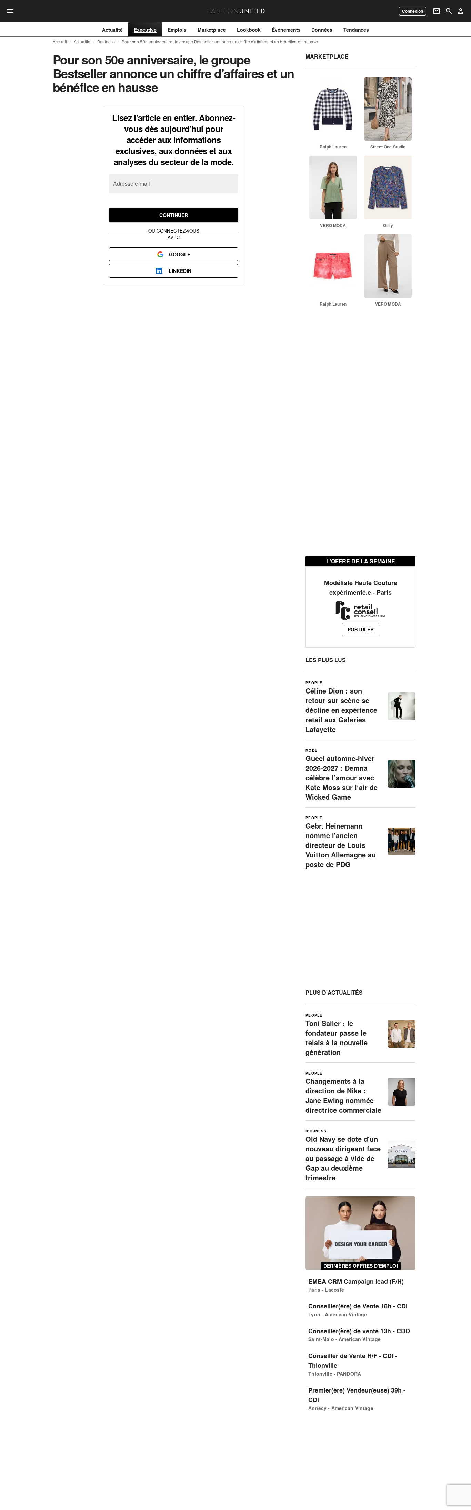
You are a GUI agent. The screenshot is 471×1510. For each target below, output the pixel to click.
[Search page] (449, 11)
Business (106, 41)
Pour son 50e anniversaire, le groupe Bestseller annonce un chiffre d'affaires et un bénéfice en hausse (220, 41)
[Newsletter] (436, 11)
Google (179, 254)
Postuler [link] (361, 629)
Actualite (82, 41)
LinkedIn (180, 270)
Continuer (173, 215)
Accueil (60, 41)
